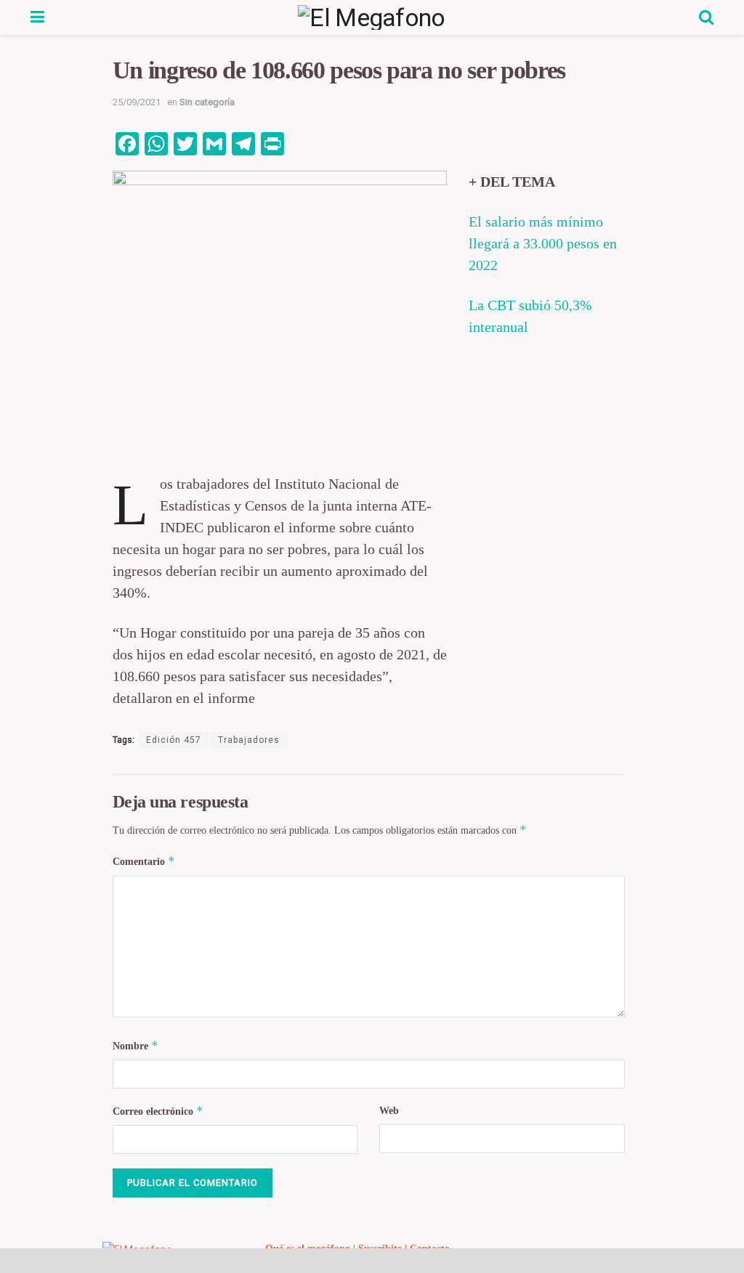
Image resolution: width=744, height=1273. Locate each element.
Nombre (135, 1045)
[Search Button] (706, 17)
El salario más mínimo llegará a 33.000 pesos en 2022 (543, 243)
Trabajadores (249, 740)
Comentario (144, 861)
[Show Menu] (37, 17)
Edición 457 (173, 740)
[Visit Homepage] (371, 17)
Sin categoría (207, 102)
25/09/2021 (137, 102)
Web (389, 1110)
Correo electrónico (158, 1111)
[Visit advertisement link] (372, 1260)
